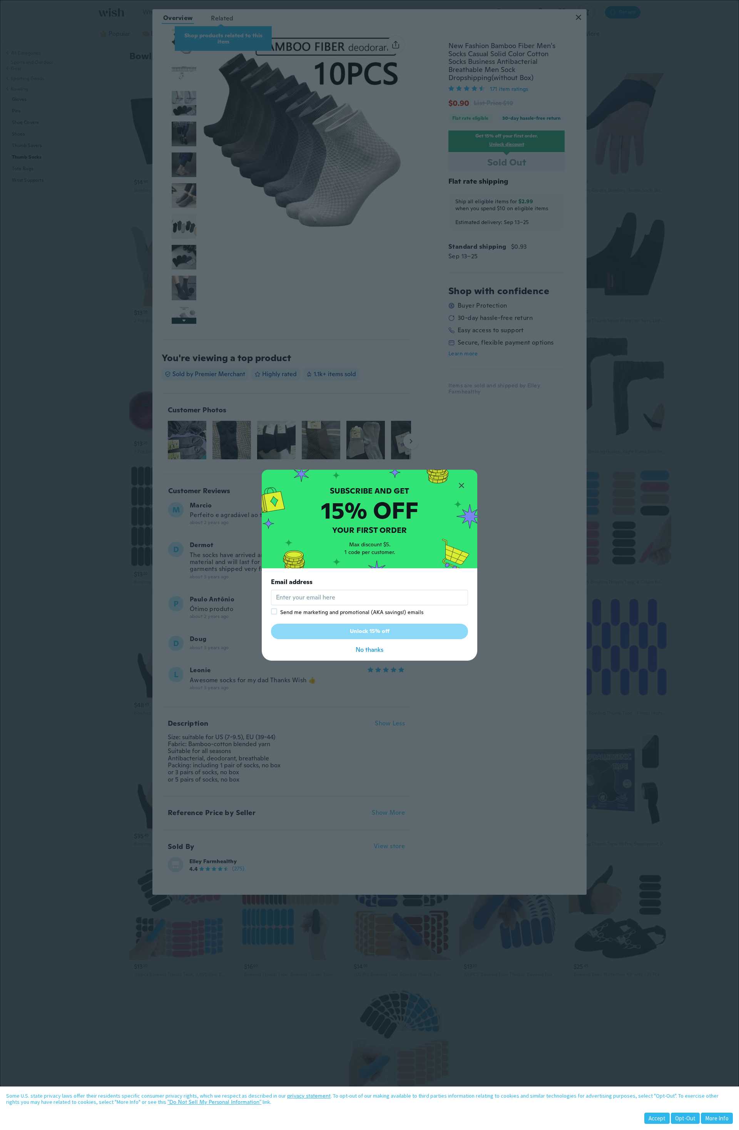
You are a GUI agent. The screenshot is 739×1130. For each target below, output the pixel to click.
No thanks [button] (369, 650)
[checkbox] (274, 611)
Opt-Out (685, 1118)
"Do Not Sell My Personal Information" (214, 1101)
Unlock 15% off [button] (370, 631)
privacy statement (309, 1095)
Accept (657, 1118)
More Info (717, 1118)
